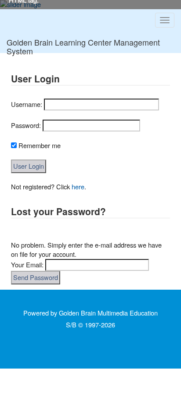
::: (9, 67)
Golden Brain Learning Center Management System (83, 44)
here (78, 186)
